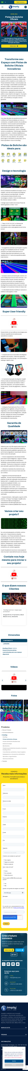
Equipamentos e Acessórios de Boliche (14, 754)
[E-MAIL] (6, 977)
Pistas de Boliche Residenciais (11, 741)
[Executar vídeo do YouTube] (14, 323)
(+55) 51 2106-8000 (16, 984)
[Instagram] (3, 964)
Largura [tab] (6, 643)
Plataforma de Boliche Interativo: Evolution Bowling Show (15, 749)
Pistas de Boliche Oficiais (10, 739)
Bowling (4, 735)
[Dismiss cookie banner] (22, 1049)
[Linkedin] (13, 964)
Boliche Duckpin (7, 743)
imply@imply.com (15, 977)
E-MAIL (11, 975)
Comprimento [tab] (8, 640)
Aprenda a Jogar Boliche (10, 756)
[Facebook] (8, 964)
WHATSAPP (13, 982)
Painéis (4, 761)
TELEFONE (13, 988)
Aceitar (14, 1061)
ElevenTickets (6, 730)
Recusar (14, 1064)
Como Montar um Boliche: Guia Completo (14, 752)
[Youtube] (17, 964)
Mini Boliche (6, 746)
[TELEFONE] (6, 990)
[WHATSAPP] (6, 983)
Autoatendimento (7, 732)
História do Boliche (8, 758)
